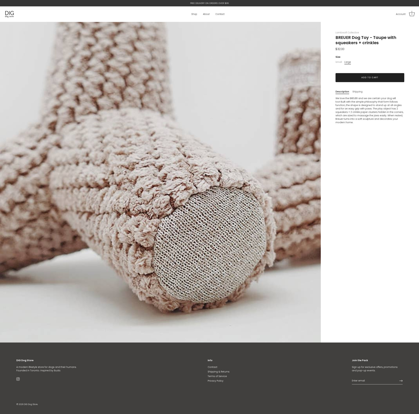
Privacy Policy (215, 380)
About (206, 14)
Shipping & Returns (218, 371)
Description (342, 91)
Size (338, 57)
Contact (219, 14)
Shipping (357, 91)
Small (339, 62)
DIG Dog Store (30, 404)
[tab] (344, 91)
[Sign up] (401, 380)
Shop (194, 14)
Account (400, 14)
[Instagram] (18, 378)
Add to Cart (369, 77)
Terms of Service (217, 376)
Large (347, 62)
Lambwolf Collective (347, 32)
